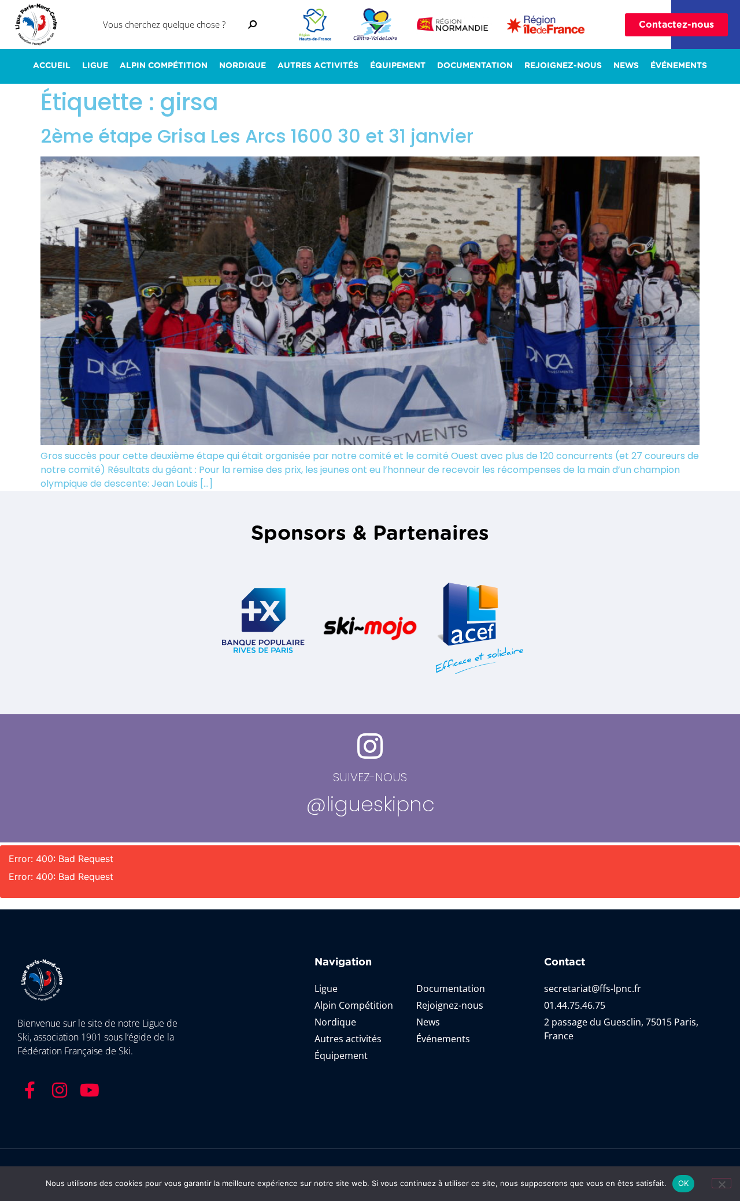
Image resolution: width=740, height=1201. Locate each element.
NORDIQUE (242, 66)
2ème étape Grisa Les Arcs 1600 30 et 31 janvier (256, 136)
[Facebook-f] (29, 1090)
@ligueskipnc (370, 804)
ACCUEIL (52, 66)
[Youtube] (89, 1090)
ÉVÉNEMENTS (678, 66)
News (626, 66)
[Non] (721, 1183)
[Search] (252, 24)
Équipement (398, 66)
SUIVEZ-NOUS (370, 777)
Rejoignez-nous (563, 66)
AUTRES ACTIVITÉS (318, 66)
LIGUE (95, 66)
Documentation (475, 66)
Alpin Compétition (164, 66)
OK (683, 1183)
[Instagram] (59, 1090)
